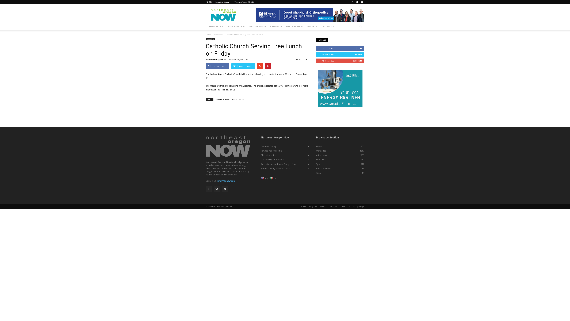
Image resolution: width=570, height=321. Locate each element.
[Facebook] (352, 2)
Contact (312, 26)
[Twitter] (357, 2)
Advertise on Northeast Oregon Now (278, 164)
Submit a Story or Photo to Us (275, 168)
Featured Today (268, 146)
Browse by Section (327, 137)
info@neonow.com (226, 180)
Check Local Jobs (269, 155)
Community (214, 26)
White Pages (293, 26)
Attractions (210, 39)
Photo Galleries (323, 168)
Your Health (235, 26)
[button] (360, 26)
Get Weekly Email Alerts (272, 159)
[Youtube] (362, 2)
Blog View (313, 206)
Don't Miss (321, 159)
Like (360, 48)
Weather (323, 206)
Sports (319, 164)
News (319, 146)
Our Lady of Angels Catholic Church (229, 99)
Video (319, 173)
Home (208, 34)
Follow (358, 54)
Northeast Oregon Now (216, 59)
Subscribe (357, 61)
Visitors (275, 26)
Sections (327, 26)
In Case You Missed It (271, 150)
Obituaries (321, 150)
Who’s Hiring (256, 26)
